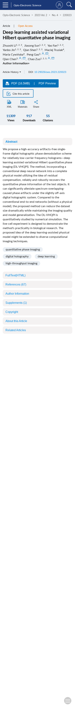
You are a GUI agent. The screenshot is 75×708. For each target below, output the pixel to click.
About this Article (16, 321)
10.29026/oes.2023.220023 (50, 72)
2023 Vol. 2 (41, 15)
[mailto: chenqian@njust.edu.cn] (24, 58)
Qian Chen (9, 59)
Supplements (16, 302)
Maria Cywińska (13, 54)
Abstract (11, 141)
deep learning (46, 256)
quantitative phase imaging (23, 249)
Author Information (17, 293)
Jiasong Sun (31, 45)
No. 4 (55, 15)
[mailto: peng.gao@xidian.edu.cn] (47, 53)
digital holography (17, 256)
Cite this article (20, 93)
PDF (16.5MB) (21, 83)
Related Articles (15, 330)
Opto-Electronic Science (16, 15)
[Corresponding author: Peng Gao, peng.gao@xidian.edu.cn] (43, 53)
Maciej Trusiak (54, 50)
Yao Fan (52, 45)
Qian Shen (29, 50)
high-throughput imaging (21, 263)
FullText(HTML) (15, 275)
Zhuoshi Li (9, 45)
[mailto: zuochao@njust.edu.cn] (53, 58)
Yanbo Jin (9, 50)
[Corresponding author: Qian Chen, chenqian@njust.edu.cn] (20, 58)
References (15, 284)
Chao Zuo (34, 59)
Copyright (11, 311)
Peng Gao (33, 54)
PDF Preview (47, 83)
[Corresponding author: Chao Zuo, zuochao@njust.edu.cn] (49, 58)
